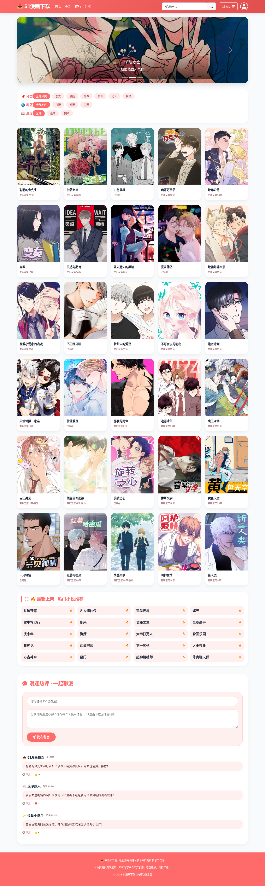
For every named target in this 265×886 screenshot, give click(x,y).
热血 (86, 96)
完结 (67, 113)
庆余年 (48, 634)
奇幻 (114, 96)
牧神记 (48, 645)
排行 (78, 6)
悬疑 (72, 96)
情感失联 (119, 575)
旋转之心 (119, 498)
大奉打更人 (160, 634)
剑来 (104, 622)
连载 (52, 113)
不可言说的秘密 (171, 344)
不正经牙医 (74, 344)
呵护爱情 (166, 575)
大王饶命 (217, 645)
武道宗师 (104, 645)
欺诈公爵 (213, 190)
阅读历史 (228, 6)
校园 (100, 96)
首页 (58, 6)
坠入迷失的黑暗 (124, 267)
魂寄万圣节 (168, 190)
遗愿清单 (166, 421)
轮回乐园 (217, 634)
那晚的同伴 (121, 421)
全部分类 (41, 96)
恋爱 (58, 96)
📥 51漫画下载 (33, 6)
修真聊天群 (217, 657)
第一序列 (160, 645)
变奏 (22, 267)
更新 (68, 6)
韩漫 (72, 104)
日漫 (58, 104)
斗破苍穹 (48, 611)
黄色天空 (213, 498)
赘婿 (104, 634)
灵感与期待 (74, 267)
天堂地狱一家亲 (29, 421)
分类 (88, 6)
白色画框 (119, 190)
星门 (104, 657)
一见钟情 (25, 575)
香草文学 (166, 498)
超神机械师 (160, 657)
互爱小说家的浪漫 (31, 344)
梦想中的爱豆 (122, 344)
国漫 (86, 104)
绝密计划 (213, 344)
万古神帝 (48, 657)
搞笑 (128, 96)
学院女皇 (72, 190)
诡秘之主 (160, 622)
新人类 (212, 575)
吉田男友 (25, 498)
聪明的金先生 (28, 190)
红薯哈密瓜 (74, 575)
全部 (38, 113)
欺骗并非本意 (216, 267)
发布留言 (43, 737)
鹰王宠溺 (213, 421)
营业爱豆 (72, 421)
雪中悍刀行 (48, 622)
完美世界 (160, 611)
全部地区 (41, 104)
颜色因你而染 (75, 498)
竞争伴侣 (166, 267)
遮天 (217, 611)
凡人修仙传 (104, 611)
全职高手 (217, 622)
